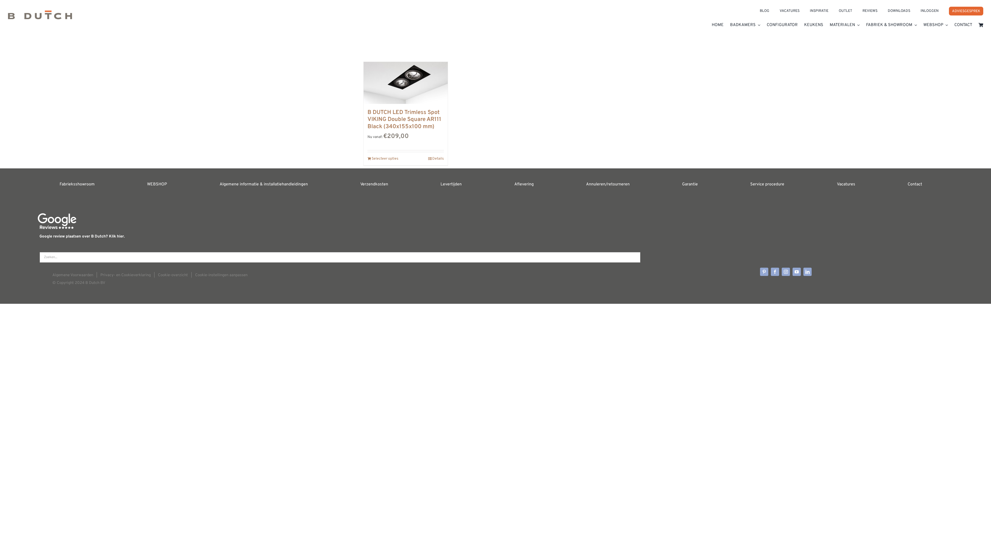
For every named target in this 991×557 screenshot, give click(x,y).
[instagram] (786, 272)
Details (438, 159)
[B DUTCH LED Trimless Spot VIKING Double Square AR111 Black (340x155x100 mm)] (406, 83)
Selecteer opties (385, 159)
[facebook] (775, 272)
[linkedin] (807, 272)
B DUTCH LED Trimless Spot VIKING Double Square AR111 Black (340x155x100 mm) (404, 119)
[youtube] (797, 272)
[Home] (73, 16)
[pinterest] (764, 272)
